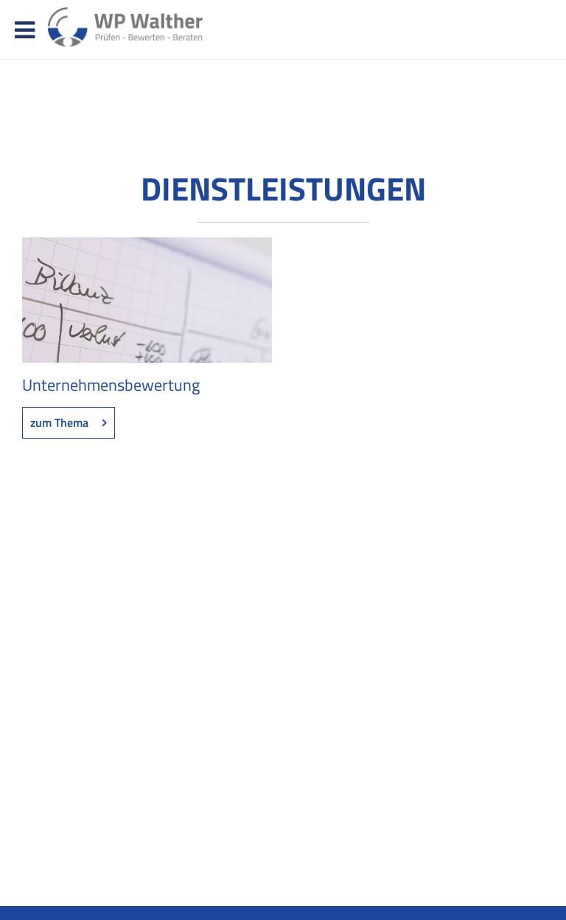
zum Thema (59, 422)
